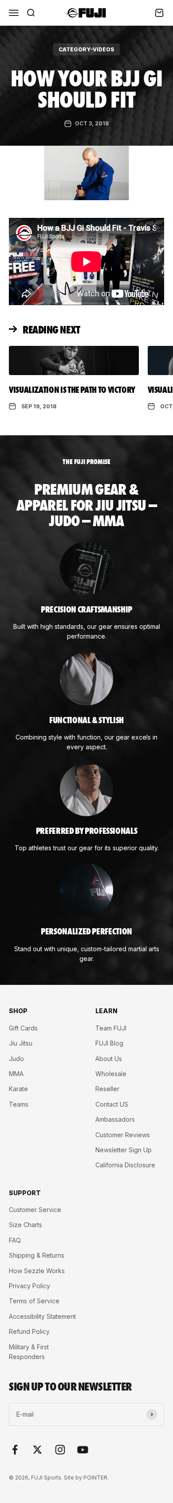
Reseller (107, 1088)
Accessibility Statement (42, 1316)
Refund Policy (29, 1331)
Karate (18, 1088)
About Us (108, 1058)
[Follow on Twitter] (37, 1450)
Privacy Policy (29, 1286)
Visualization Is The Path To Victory (72, 389)
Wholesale (110, 1073)
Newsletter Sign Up (123, 1150)
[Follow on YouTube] (83, 1450)
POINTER (95, 1477)
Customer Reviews (122, 1135)
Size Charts (25, 1224)
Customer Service (35, 1209)
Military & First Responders (29, 1351)
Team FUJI (110, 1028)
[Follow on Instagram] (60, 1450)
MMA (16, 1073)
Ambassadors (115, 1119)
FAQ (15, 1240)
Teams (18, 1104)
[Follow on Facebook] (15, 1450)
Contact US (111, 1104)
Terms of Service (34, 1301)
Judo (16, 1058)
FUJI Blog (109, 1043)
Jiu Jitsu (20, 1043)
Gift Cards (23, 1028)
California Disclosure (125, 1165)
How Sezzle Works (37, 1270)
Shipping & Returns (36, 1255)
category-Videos (86, 49)
